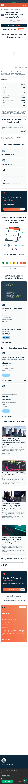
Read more (9, 775)
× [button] (26, 769)
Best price (21, 30)
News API (13, 30)
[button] (14, 776)
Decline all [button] (20, 781)
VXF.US (7, 127)
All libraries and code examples (15, 254)
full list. (4, 634)
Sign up (24, 5)
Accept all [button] (7, 781)
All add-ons (15, 268)
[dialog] (14, 776)
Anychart (25, 67)
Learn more (14, 2)
